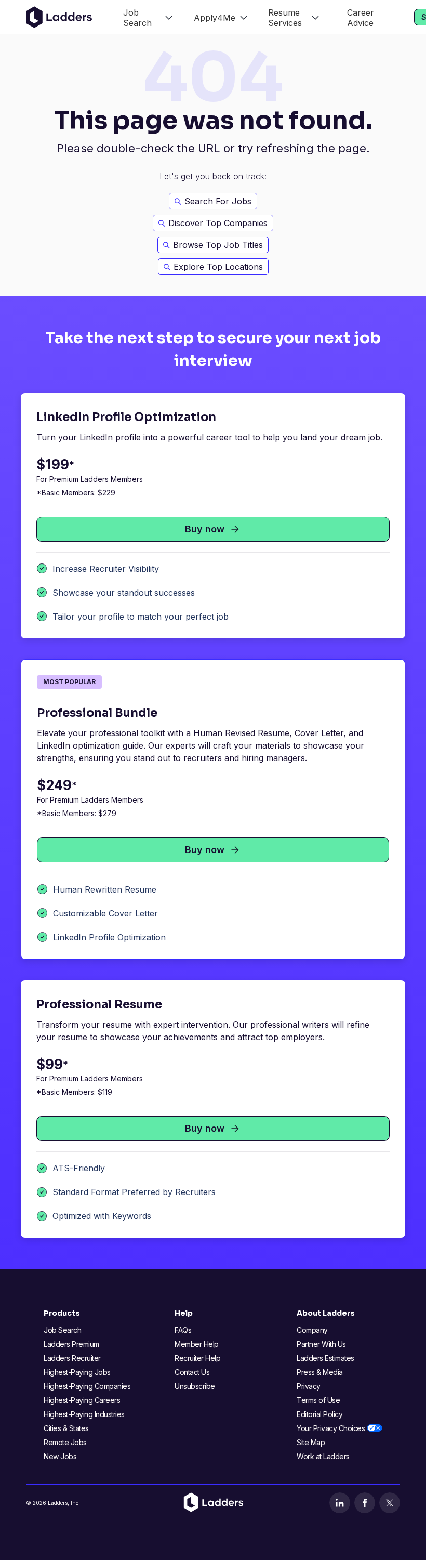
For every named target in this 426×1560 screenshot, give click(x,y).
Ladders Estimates (325, 1358)
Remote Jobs (65, 1442)
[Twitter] (389, 1502)
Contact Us (192, 1372)
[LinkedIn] (339, 1502)
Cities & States (66, 1428)
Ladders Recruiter (72, 1358)
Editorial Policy (319, 1414)
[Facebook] (364, 1502)
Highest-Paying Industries (84, 1414)
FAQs (183, 1330)
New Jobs (60, 1456)
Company (312, 1330)
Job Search (62, 1330)
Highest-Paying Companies (87, 1386)
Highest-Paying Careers (82, 1400)
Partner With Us (321, 1344)
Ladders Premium (71, 1344)
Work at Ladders (323, 1456)
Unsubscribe (195, 1386)
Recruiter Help (197, 1358)
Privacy (309, 1386)
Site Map (311, 1442)
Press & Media (320, 1372)
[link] (147, 17)
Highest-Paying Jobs (77, 1372)
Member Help (197, 1344)
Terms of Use (318, 1400)
